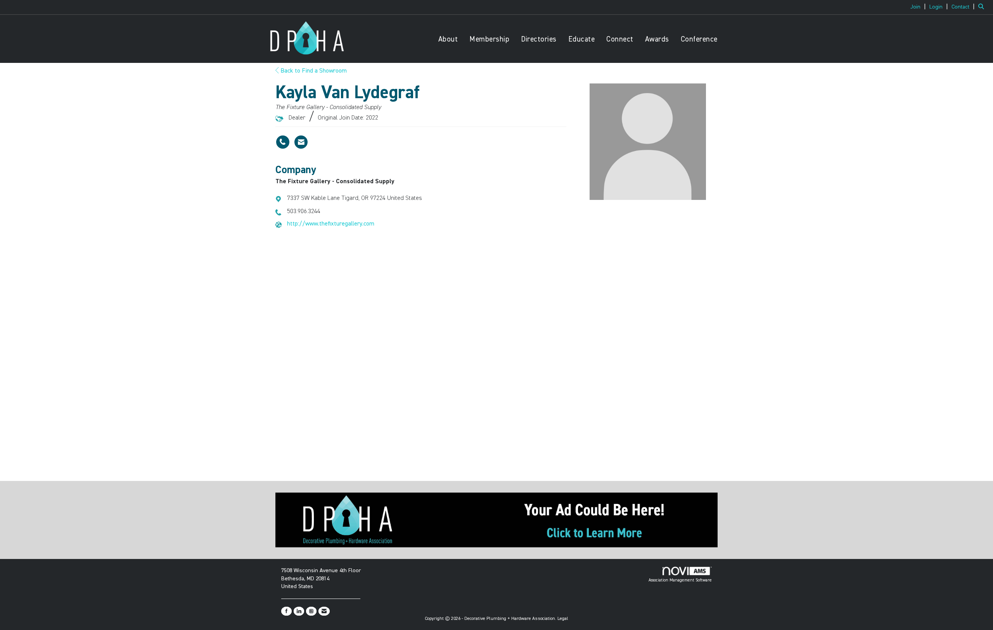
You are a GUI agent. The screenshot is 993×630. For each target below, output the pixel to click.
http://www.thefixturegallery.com (330, 224)
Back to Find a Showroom (313, 71)
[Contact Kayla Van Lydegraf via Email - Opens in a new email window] (301, 142)
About (448, 39)
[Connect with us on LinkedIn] (299, 611)
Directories (539, 39)
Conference (699, 39)
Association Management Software (680, 580)
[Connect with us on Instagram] (311, 611)
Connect (619, 39)
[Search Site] (982, 7)
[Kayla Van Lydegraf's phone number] (282, 142)
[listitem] (919, 7)
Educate (581, 39)
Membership (489, 39)
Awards (657, 39)
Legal (562, 618)
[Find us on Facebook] (286, 611)
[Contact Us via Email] (324, 611)
